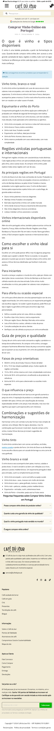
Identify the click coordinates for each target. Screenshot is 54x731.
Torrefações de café (9, 610)
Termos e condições (18, 713)
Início (16, 34)
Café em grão (7, 598)
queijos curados (7, 447)
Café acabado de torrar (10, 595)
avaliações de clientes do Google (24, 21)
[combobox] (27, 14)
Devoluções (6, 674)
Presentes (6, 606)
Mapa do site (6, 644)
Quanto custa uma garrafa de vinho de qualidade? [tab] (23, 513)
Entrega (5, 670)
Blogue (4, 613)
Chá (3, 602)
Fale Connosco (7, 659)
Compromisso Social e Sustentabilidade (16, 640)
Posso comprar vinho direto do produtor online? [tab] (22, 505)
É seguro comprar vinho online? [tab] (16, 529)
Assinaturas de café (9, 636)
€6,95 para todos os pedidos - (28, 1)
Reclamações (8, 727)
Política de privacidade (22, 727)
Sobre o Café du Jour (9, 629)
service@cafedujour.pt (14, 572)
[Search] (6, 13)
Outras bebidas (26, 34)
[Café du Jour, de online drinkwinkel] (27, 6)
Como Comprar (7, 663)
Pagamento (6, 667)
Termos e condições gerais (41, 727)
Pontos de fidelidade (9, 632)
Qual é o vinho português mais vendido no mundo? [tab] (24, 521)
